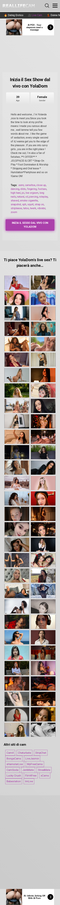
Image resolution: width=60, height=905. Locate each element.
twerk (33, 208)
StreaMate (44, 770)
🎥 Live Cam (35, 15)
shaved (15, 200)
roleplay (43, 196)
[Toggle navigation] (55, 6)
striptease (16, 208)
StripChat (40, 752)
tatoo (26, 208)
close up (41, 185)
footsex (42, 189)
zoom (14, 212)
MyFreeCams (35, 764)
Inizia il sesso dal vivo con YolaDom (30, 224)
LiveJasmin (32, 758)
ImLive (29, 781)
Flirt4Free (30, 775)
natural (20, 196)
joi (23, 192)
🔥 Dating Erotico (13, 15)
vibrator (41, 208)
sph (24, 204)
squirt (30, 204)
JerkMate (28, 770)
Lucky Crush (14, 775)
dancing (15, 189)
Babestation (14, 781)
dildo (23, 189)
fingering (32, 189)
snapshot (16, 204)
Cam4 (10, 752)
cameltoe (30, 185)
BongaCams (14, 758)
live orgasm (31, 192)
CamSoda (12, 770)
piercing (33, 196)
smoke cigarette (29, 200)
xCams (45, 775)
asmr (21, 185)
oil (26, 196)
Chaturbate (24, 752)
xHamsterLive (15, 764)
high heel (16, 192)
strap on (39, 204)
